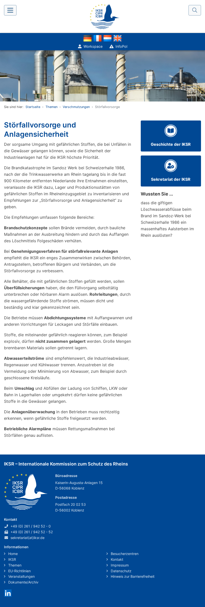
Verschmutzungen (76, 107)
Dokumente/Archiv (22, 582)
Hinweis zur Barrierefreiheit (132, 576)
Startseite (33, 107)
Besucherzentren (124, 554)
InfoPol (121, 46)
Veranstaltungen (21, 576)
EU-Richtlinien (19, 571)
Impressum (119, 565)
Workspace (93, 46)
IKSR (11, 559)
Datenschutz (121, 571)
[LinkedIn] (8, 592)
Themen (52, 107)
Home (12, 554)
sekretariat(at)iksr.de (27, 538)
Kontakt (116, 559)
